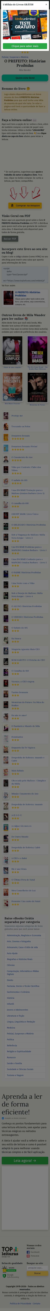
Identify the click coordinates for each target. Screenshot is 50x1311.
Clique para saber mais (25, 46)
